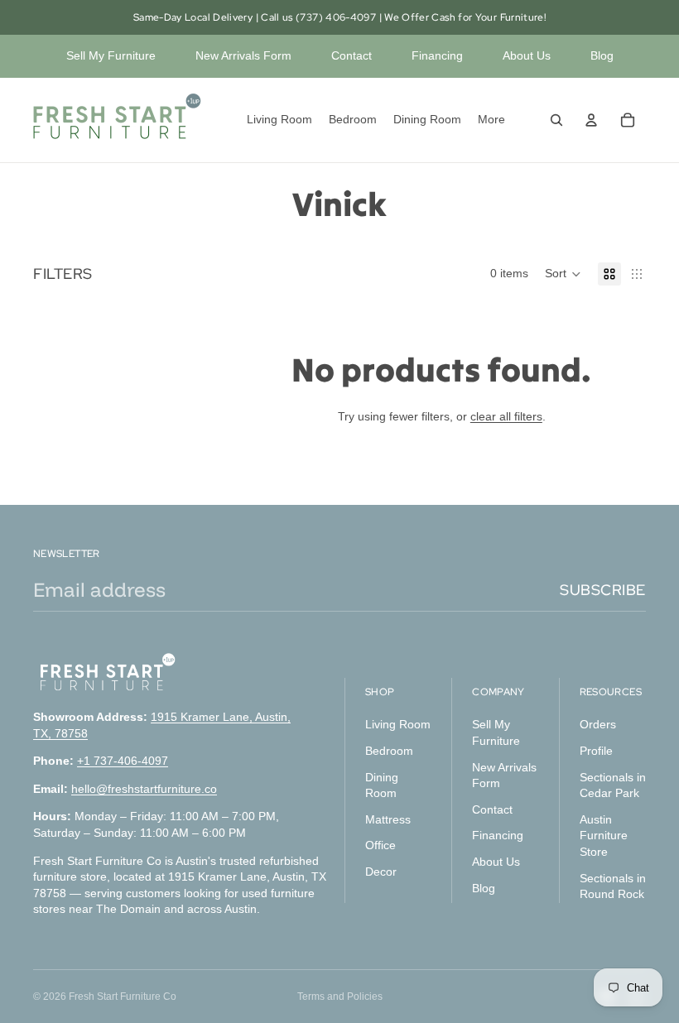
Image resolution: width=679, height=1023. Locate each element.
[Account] (591, 120)
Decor (381, 871)
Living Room (398, 725)
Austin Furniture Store (604, 835)
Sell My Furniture (111, 55)
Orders (598, 725)
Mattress (388, 819)
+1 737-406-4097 (122, 761)
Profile (596, 750)
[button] (563, 274)
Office (380, 845)
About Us (527, 55)
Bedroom (389, 750)
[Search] (556, 120)
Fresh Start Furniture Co (122, 996)
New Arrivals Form (243, 55)
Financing (437, 55)
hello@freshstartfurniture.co (144, 788)
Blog (602, 55)
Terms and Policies (340, 996)
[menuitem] (491, 120)
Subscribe (603, 589)
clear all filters (506, 416)
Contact (351, 55)
